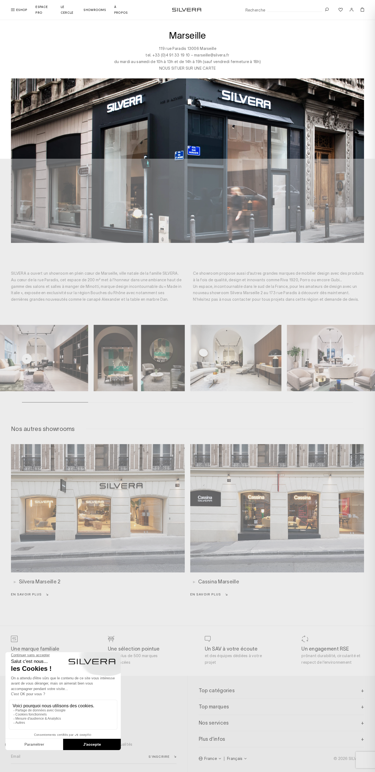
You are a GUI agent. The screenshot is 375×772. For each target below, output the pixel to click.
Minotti (92, 286)
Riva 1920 (289, 280)
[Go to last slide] (27, 359)
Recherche (255, 10)
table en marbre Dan (148, 299)
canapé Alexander (103, 299)
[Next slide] (348, 359)
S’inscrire (159, 756)
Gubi (335, 280)
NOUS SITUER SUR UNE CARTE (187, 68)
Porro (305, 280)
